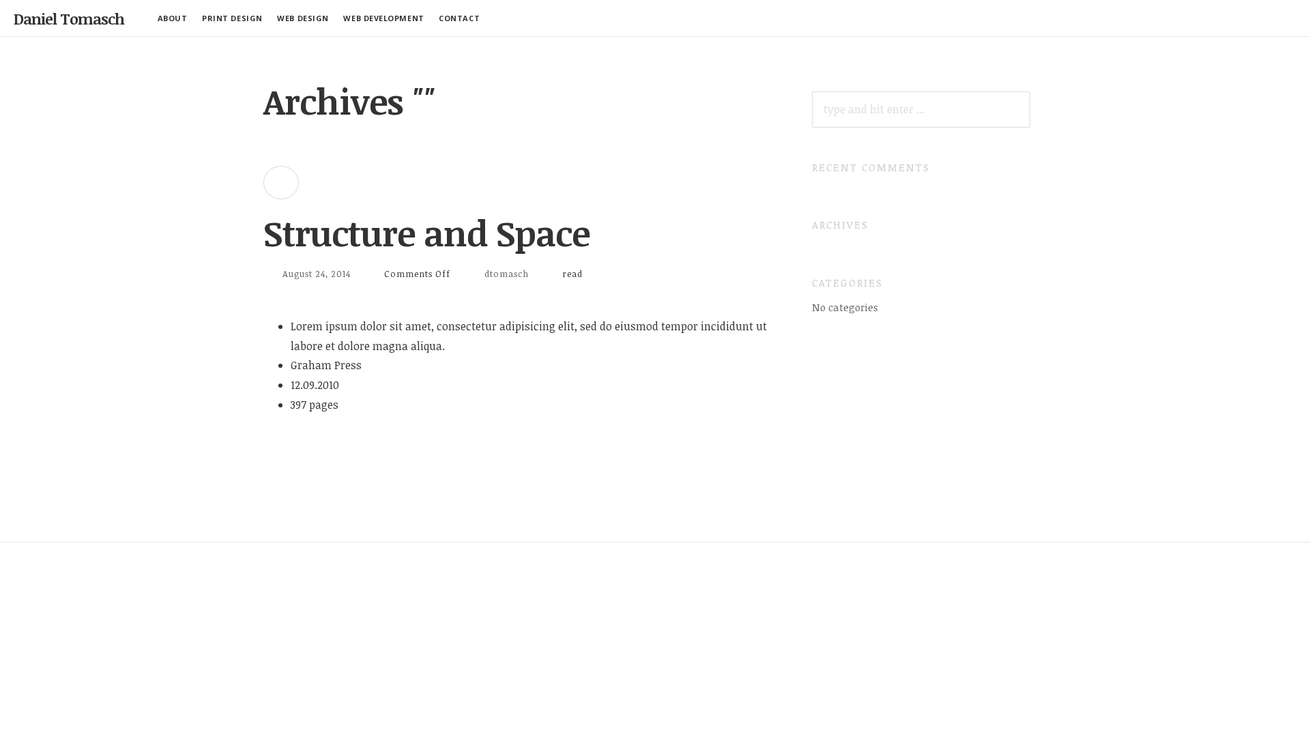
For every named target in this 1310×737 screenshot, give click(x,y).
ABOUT (173, 18)
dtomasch (506, 274)
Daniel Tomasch (69, 18)
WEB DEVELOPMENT (383, 18)
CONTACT (459, 18)
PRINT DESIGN (232, 18)
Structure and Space (426, 233)
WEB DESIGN (303, 18)
